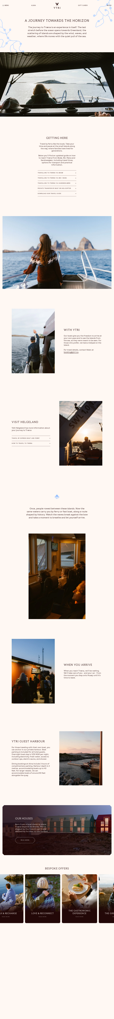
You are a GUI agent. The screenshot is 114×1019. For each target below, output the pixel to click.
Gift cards (83, 5)
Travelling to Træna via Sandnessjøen (54, 183)
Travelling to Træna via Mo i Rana (52, 178)
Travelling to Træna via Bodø (50, 173)
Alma (33, 5)
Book (109, 5)
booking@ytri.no (71, 352)
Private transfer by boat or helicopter (54, 188)
